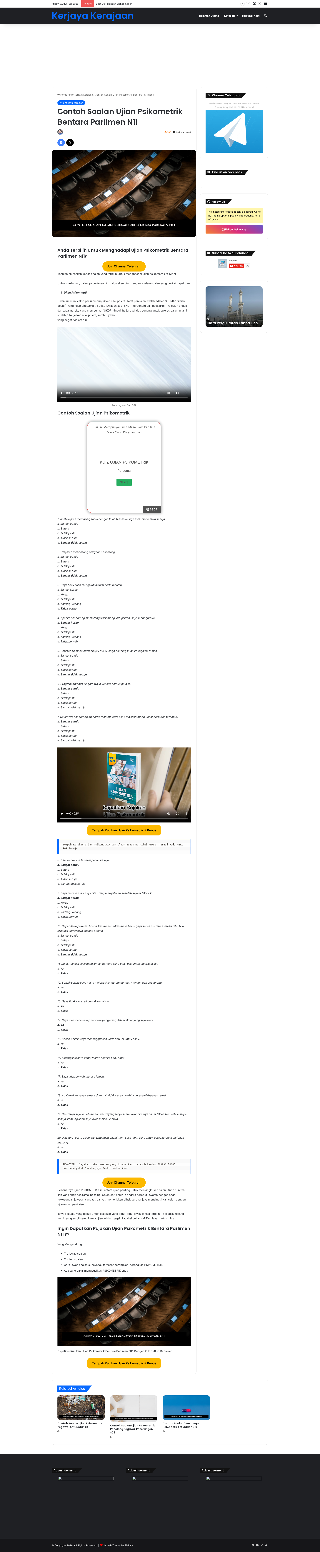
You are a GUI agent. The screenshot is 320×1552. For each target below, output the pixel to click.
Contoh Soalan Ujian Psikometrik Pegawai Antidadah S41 (79, 1425)
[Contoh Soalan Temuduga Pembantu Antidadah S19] (186, 1407)
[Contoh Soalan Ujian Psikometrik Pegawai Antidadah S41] (81, 1407)
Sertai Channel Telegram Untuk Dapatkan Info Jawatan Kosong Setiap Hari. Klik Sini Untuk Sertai (234, 105)
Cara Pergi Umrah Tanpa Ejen (112, 3)
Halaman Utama (209, 15)
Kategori (229, 15)
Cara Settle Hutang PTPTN (229, 323)
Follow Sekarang (235, 229)
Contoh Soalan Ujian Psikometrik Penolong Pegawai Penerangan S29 (132, 1429)
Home (63, 94)
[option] (234, 306)
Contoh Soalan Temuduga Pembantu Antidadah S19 (181, 1425)
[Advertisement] (160, 55)
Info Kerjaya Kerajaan (81, 94)
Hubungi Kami (251, 15)
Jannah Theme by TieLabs (118, 1545)
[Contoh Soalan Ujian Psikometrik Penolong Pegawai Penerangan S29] (133, 1408)
